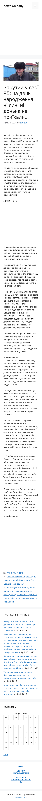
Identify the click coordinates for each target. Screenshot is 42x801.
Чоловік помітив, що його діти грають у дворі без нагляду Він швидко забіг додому (20, 580)
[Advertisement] (21, 34)
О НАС (21, 766)
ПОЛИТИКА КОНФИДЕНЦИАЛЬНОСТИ (21, 779)
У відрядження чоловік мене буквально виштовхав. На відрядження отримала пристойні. (20, 675)
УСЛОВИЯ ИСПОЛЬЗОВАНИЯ (21, 772)
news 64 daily (14, 6)
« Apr (6, 754)
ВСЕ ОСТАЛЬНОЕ (15, 573)
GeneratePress (21, 797)
